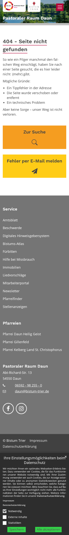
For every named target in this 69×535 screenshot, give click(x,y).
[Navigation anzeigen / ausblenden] (59, 7)
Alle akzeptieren (48, 529)
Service (10, 209)
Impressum (8, 500)
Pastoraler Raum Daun (25, 366)
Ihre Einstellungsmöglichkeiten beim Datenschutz (35, 460)
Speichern (16, 529)
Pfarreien (12, 323)
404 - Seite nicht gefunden (25, 45)
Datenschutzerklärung (50, 496)
